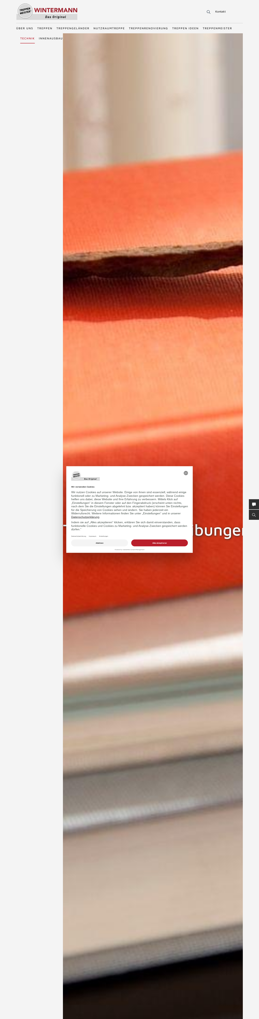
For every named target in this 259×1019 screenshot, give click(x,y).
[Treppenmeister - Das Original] (46, 12)
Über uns (24, 28)
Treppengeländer (72, 28)
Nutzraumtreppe (109, 28)
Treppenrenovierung (148, 28)
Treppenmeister (217, 28)
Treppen (44, 28)
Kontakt (220, 11)
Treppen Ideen (185, 28)
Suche (207, 12)
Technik (27, 38)
